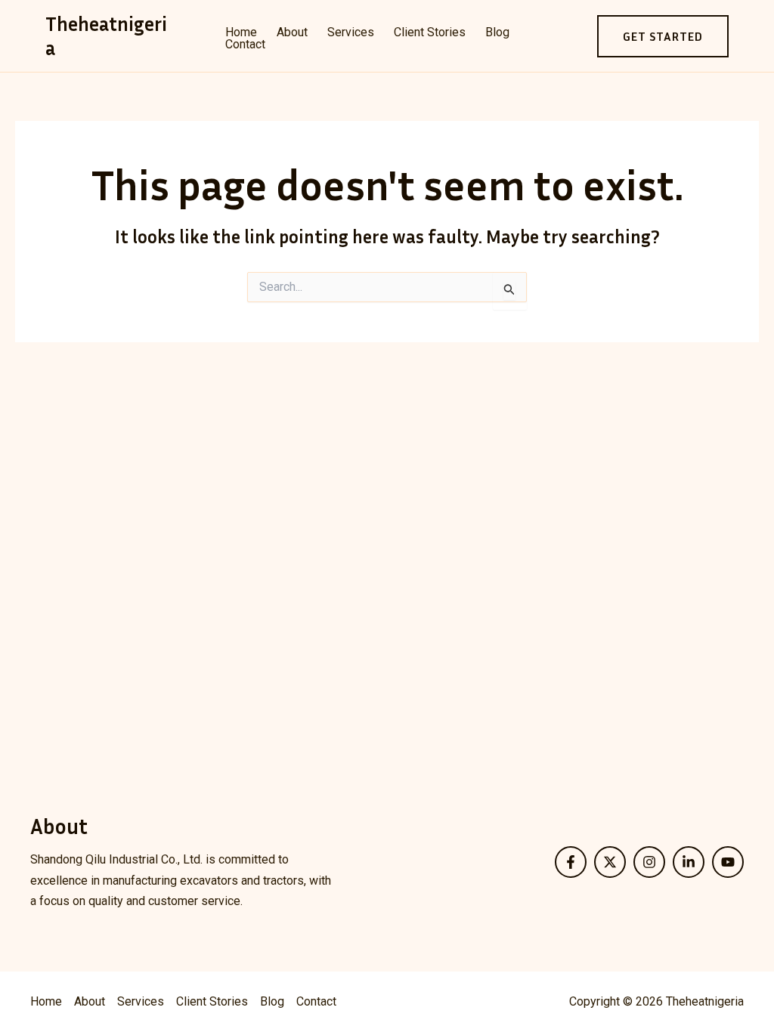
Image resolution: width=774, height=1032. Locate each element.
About (292, 32)
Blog (497, 32)
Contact (245, 45)
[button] (663, 36)
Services (350, 32)
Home (241, 32)
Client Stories (430, 32)
